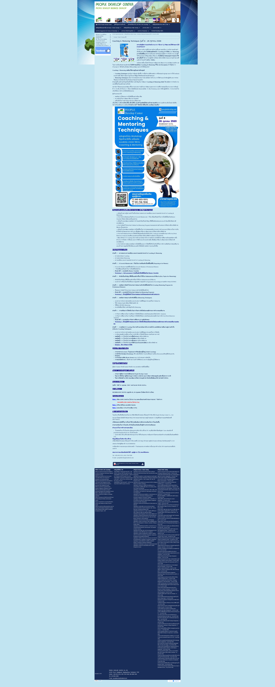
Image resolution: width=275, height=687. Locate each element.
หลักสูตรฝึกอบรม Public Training (130, 34)
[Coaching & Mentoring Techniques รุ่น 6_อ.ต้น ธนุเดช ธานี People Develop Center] (124, 59)
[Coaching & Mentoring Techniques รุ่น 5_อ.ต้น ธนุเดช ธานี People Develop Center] (131, 59)
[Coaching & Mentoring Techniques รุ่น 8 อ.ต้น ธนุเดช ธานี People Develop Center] (124, 50)
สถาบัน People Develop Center (117, 34)
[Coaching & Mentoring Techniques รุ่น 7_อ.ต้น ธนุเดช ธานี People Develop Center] (116, 59)
